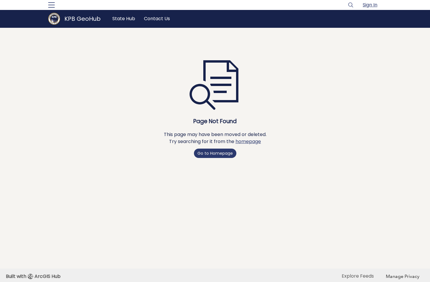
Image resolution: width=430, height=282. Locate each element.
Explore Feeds (358, 276)
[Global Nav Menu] (51, 5)
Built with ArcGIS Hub (33, 276)
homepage (248, 141)
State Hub (123, 18)
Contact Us (157, 18)
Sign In (370, 4)
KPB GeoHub (82, 19)
